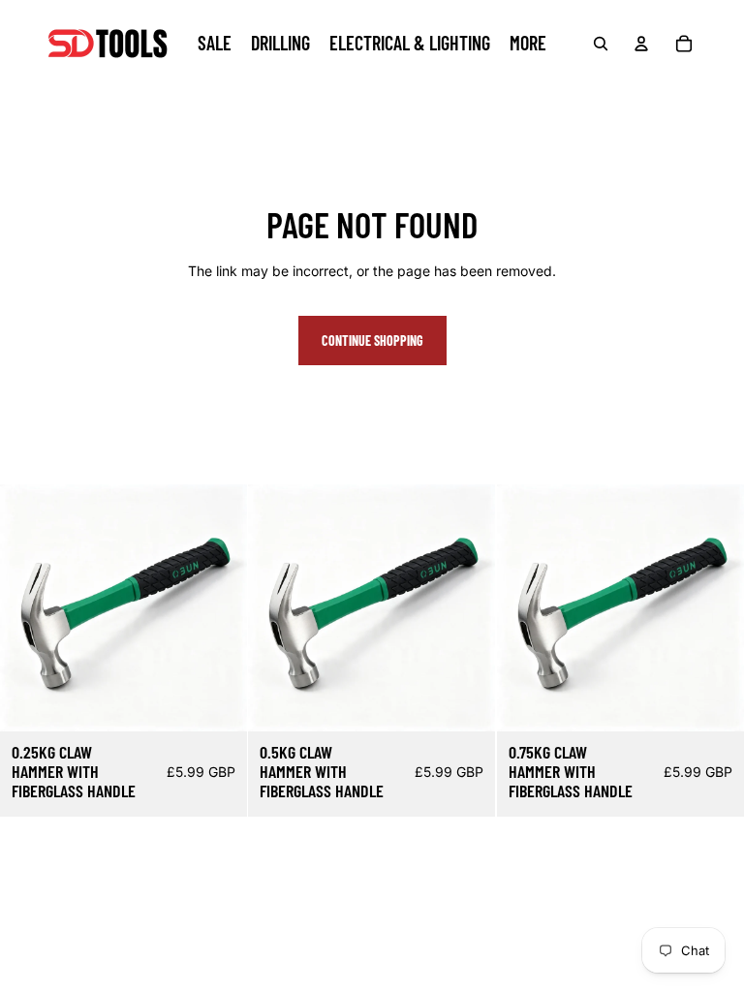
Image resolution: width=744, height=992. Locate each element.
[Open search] (600, 43)
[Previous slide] (29, 608)
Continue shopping (372, 340)
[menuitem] (528, 43)
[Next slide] (218, 608)
